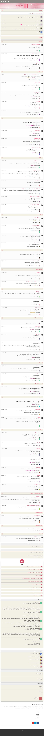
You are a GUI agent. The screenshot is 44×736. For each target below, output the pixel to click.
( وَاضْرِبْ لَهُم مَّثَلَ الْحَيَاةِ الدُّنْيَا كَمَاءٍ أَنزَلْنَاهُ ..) (33, 628)
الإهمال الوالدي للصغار (34, 314)
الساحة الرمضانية (37, 217)
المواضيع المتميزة (36, 84)
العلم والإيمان (40, 362)
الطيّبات (39, 417)
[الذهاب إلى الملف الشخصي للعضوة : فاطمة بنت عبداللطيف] (39, 60)
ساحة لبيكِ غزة (36, 93)
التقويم (38, 717)
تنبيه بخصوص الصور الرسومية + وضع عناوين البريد (32, 566)
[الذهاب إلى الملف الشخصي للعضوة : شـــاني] (39, 464)
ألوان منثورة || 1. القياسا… (34, 489)
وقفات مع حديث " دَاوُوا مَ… (34, 167)
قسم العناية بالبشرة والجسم (27, 401)
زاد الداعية (38, 272)
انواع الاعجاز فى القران (36, 602)
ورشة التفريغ (38, 496)
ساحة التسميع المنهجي (26, 55)
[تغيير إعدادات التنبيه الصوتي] (2, 10)
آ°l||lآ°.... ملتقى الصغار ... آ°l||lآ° (34, 309)
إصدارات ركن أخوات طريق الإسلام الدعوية (33, 281)
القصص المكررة (38, 575)
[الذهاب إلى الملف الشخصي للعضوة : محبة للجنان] (39, 472)
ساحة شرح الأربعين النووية (35, 198)
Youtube (33, 723)
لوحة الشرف (37, 718)
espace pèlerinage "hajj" (21, 517)
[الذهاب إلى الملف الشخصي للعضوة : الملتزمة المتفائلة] (39, 481)
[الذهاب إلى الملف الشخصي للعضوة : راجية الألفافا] (39, 522)
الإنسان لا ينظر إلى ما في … (34, 304)
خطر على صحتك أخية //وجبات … (33, 265)
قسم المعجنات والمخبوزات (18, 418)
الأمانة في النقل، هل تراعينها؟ (36, 584)
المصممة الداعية (37, 484)
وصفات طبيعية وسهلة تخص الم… (32, 406)
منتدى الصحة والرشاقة (9, 418)
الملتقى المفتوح (37, 82)
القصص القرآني (37, 326)
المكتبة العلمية (25, 171)
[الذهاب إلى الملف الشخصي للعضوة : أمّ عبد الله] (39, 98)
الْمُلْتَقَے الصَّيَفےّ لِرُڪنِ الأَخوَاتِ (34, 122)
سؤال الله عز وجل (35, 201)
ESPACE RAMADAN (29, 517)
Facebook (38, 723)
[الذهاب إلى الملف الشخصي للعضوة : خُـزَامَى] (39, 114)
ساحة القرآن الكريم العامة (36, 44)
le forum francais (39, 512)
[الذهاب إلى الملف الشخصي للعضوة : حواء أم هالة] (39, 406)
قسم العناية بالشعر (36, 401)
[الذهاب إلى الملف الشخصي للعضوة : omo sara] (41, 654)
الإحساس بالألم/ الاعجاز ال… (33, 380)
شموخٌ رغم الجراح (37, 92)
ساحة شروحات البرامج (25, 450)
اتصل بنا (22, 731)
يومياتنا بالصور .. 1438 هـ (34, 472)
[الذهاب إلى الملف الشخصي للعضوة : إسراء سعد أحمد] (39, 211)
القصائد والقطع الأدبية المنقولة (28, 388)
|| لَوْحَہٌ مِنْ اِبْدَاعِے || (36, 476)
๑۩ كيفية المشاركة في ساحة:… (33, 211)
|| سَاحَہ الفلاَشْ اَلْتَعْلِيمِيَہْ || (28, 476)
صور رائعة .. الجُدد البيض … (34, 370)
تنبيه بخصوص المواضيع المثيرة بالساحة (34, 581)
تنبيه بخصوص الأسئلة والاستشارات (35, 590)
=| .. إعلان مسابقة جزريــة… (34, 79)
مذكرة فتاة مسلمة (35, 154)
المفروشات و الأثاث (36, 410)
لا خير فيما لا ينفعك (35, 135)
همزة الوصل (38, 101)
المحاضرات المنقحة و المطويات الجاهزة (33, 505)
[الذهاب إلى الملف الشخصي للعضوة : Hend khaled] (40, 698)
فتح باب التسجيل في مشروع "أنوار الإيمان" (34, 572)
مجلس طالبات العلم (36, 170)
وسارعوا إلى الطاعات (35, 222)
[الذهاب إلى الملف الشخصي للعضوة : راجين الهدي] (39, 177)
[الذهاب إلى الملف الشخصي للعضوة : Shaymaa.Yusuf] (39, 426)
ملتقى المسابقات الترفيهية (35, 139)
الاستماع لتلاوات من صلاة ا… (33, 439)
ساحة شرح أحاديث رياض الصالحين (33, 206)
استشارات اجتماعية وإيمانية (35, 253)
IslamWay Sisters (39, 525)
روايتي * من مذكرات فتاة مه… (33, 323)
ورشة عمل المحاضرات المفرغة (36, 493)
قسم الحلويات (31, 418)
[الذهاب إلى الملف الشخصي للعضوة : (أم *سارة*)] (39, 222)
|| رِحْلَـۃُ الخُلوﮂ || (29, 354)
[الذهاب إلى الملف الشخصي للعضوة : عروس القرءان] (39, 79)
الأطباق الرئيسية (36, 418)
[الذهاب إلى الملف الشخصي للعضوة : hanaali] (39, 414)
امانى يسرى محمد (40, 556)
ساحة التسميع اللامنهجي (35, 55)
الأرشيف (22, 497)
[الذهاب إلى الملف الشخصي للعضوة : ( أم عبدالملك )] (39, 489)
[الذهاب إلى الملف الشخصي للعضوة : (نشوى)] (39, 68)
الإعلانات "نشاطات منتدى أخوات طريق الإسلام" (32, 74)
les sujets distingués (35, 517)
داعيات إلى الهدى (39, 269)
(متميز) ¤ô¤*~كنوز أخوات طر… (33, 144)
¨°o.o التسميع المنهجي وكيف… (33, 60)
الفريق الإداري (37, 715)
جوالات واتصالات (37, 442)
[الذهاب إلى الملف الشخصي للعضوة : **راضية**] (39, 127)
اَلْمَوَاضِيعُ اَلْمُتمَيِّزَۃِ (26, 122)
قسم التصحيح (32, 497)
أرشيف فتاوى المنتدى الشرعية (35, 235)
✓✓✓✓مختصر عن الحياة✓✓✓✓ (32, 393)
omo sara (38, 653)
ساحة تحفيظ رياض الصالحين (35, 204)
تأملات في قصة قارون (34, 331)
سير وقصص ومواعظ (38, 317)
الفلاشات (38, 475)
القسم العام (40, 71)
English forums (37, 528)
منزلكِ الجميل (37, 409)
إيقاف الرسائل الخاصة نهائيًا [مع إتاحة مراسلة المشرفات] (32, 578)
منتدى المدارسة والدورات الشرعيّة (34, 171)
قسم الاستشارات (39, 250)
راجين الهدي (34, 556)
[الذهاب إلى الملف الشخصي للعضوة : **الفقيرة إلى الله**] (39, 108)
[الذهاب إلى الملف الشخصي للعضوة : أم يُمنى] (39, 193)
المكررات (41, 533)
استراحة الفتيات (37, 130)
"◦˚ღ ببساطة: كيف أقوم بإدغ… (33, 68)
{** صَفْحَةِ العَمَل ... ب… (34, 502)
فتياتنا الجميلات (39, 118)
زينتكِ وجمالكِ (37, 400)
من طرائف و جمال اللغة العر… (33, 185)
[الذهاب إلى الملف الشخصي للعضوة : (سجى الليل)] (39, 509)
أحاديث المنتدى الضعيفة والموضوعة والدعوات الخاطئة (31, 188)
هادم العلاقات (38, 611)
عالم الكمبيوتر (38, 448)
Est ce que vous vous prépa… (33, 522)
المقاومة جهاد (36, 98)
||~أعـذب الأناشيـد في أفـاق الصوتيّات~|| (28, 434)
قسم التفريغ (37, 497)
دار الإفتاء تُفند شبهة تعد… (34, 339)
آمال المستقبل (37, 307)
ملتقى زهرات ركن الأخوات (36, 147)
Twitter (35, 723)
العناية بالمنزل (30, 410)
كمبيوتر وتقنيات (39, 429)
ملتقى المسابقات (37, 138)
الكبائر (39, 638)
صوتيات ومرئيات (37, 432)
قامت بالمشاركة (27, 603)
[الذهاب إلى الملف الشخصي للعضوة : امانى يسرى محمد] (39, 50)
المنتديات (37, 714)
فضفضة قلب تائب (23, 354)
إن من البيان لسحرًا (39, 383)
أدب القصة (20, 388)
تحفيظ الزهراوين (19, 55)
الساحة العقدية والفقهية (36, 225)
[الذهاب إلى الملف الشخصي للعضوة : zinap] (39, 296)
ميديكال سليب (36, 414)
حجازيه (37, 426)
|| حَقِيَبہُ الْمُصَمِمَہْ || (20, 476)
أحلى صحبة (38, 121)
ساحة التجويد (38, 63)
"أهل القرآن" (40, 41)
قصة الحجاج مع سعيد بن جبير (33, 349)
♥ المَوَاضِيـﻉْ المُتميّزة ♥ (35, 354)
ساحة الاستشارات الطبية (35, 262)
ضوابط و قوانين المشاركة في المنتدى (35, 587)
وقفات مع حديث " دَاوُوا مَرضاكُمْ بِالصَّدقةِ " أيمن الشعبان (32, 620)
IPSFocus (24, 730)
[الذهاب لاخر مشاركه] (27, 60)
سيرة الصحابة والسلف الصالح (35, 342)
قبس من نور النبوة (37, 160)
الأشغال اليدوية (24, 410)
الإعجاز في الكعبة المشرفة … (34, 246)
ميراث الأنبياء (40, 157)
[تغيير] (2, 41)
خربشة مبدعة (38, 458)
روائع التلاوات (37, 434)
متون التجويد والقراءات (35, 64)
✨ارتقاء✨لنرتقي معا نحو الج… (33, 285)
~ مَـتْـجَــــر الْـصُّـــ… (35, 464)
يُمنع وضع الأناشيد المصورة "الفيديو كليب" (34, 569)
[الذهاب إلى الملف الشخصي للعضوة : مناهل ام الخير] (39, 154)
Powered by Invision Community (22, 734)
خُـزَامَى (39, 656)
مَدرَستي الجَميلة (36, 149)
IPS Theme (20, 730)
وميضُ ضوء (38, 467)
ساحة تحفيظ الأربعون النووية (35, 196)
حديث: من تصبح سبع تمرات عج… (33, 540)
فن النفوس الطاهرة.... (34, 127)
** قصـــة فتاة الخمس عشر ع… (33, 481)
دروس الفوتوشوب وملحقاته (34, 459)
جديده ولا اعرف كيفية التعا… (34, 114)
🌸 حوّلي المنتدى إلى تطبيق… (33, 445)
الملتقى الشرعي (39, 214)
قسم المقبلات (25, 418)
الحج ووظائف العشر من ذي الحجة (34, 244)
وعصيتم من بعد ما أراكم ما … (33, 278)
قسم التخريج (27, 497)
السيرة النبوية (38, 334)
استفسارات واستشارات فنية (34, 450)
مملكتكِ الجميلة (39, 397)
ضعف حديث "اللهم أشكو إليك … (33, 193)
